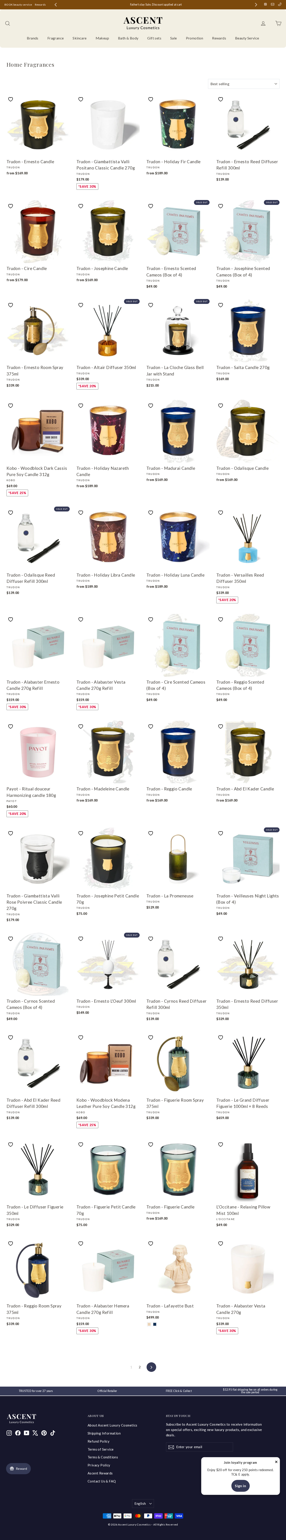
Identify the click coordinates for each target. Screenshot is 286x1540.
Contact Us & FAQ (102, 1481)
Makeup (102, 38)
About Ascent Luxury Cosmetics (112, 1425)
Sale (173, 38)
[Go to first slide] (256, 5)
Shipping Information (104, 1433)
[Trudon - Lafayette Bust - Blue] (155, 1324)
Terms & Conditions (103, 1457)
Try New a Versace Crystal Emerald (144, 4)
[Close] (276, 1463)
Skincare (79, 38)
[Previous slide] (56, 5)
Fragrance (55, 38)
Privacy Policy (99, 1465)
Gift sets (154, 38)
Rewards (40, 4)
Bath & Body (128, 38)
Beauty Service (247, 38)
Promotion (194, 38)
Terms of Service (101, 1449)
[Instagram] (265, 4)
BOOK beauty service (18, 4)
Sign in (240, 1486)
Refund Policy (98, 1441)
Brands (32, 38)
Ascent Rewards (100, 1473)
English (140, 1503)
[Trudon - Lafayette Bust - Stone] (149, 1324)
